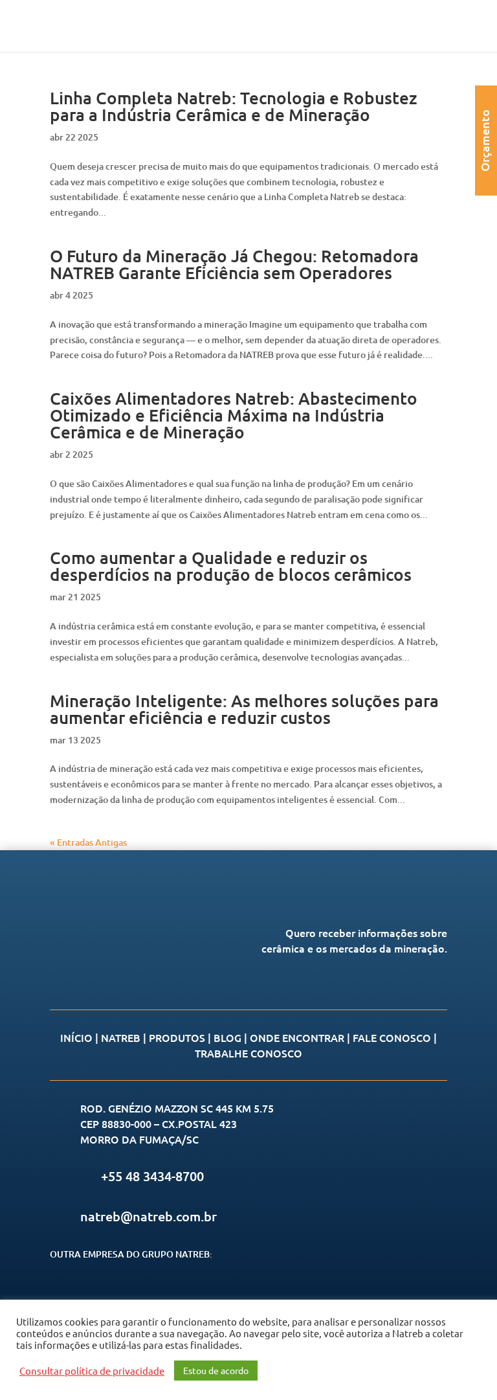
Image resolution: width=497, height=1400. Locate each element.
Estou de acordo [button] (215, 1370)
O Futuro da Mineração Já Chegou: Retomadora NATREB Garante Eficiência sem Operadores (234, 264)
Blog (227, 1037)
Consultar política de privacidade (91, 1371)
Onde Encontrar (297, 1037)
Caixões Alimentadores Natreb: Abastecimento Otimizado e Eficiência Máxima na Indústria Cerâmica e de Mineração (233, 414)
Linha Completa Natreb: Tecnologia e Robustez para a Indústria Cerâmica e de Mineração (233, 106)
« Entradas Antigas (88, 842)
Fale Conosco (392, 1037)
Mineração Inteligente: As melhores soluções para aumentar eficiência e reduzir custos (244, 709)
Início (76, 1037)
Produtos (177, 1037)
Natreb (120, 1037)
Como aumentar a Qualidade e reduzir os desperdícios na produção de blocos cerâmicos (231, 566)
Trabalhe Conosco (248, 1053)
